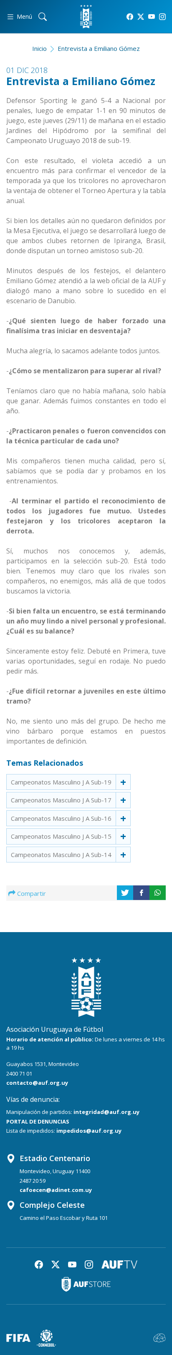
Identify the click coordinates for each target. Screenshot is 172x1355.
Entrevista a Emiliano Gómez (99, 48)
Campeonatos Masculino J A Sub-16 (61, 818)
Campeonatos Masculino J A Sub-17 (61, 800)
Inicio (39, 48)
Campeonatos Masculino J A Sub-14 (61, 854)
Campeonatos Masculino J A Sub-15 (61, 836)
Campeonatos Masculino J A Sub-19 (61, 782)
